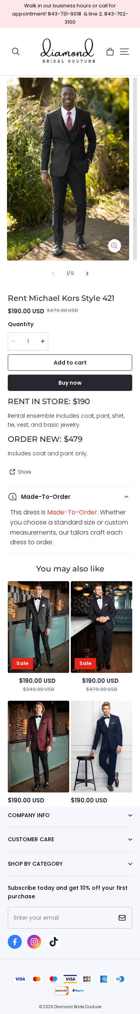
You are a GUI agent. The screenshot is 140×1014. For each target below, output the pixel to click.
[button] (15, 51)
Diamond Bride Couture (77, 1007)
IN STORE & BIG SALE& (32, 875)
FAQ (12, 851)
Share (25, 472)
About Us (18, 827)
